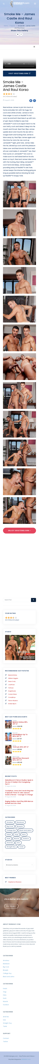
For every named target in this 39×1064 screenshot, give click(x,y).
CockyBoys (12, 697)
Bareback (20, 822)
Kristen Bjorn (12, 704)
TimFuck (11, 688)
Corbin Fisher (12, 694)
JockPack (11, 685)
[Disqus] (19, 563)
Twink (21, 847)
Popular (12, 26)
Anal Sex (10, 843)
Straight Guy (11, 847)
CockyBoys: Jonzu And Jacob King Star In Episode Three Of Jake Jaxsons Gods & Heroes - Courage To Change (19, 793)
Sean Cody (12, 681)
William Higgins (13, 678)
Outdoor (26, 838)
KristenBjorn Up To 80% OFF (20, 735)
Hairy (24, 834)
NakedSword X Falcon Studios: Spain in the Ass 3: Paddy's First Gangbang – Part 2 (19, 782)
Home (6, 26)
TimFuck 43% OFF (20, 747)
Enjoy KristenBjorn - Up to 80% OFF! (19, 531)
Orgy (16, 834)
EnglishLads (12, 691)
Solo (18, 843)
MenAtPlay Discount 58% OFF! (21, 759)
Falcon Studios (13, 701)
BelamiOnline (12, 675)
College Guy (11, 830)
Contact (6, 1038)
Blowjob (20, 826)
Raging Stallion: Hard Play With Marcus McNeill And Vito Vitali (19, 802)
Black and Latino (26, 830)
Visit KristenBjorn (18, 73)
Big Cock (10, 826)
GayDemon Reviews (14, 882)
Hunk (8, 838)
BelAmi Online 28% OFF (20, 723)
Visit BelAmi (10, 906)
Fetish (9, 834)
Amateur (10, 822)
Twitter (5, 1042)
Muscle (16, 838)
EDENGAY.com (26, 1059)
